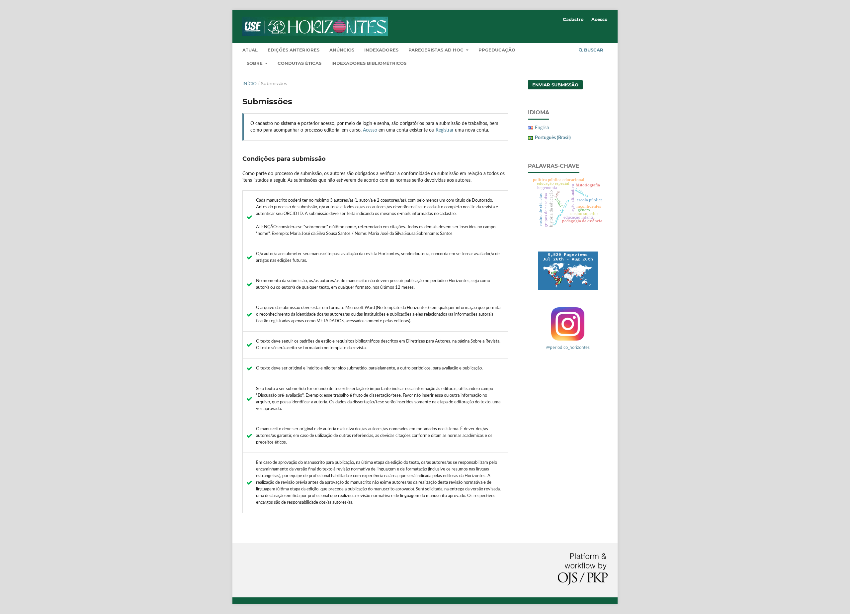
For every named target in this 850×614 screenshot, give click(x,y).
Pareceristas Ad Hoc (436, 49)
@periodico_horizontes (568, 347)
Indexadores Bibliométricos (368, 63)
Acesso (599, 19)
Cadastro (573, 19)
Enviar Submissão (555, 84)
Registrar (445, 130)
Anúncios (341, 49)
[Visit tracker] (568, 271)
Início (249, 83)
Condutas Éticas (299, 63)
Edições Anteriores (293, 49)
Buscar (593, 49)
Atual (250, 49)
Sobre (255, 63)
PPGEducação (496, 49)
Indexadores (381, 49)
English (542, 128)
